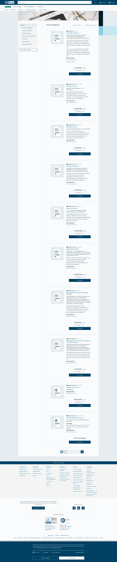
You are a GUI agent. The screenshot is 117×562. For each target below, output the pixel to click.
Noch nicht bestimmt (71, 59)
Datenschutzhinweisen (42, 547)
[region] (58, 549)
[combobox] (58, 2)
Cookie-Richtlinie (56, 547)
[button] (103, 2)
